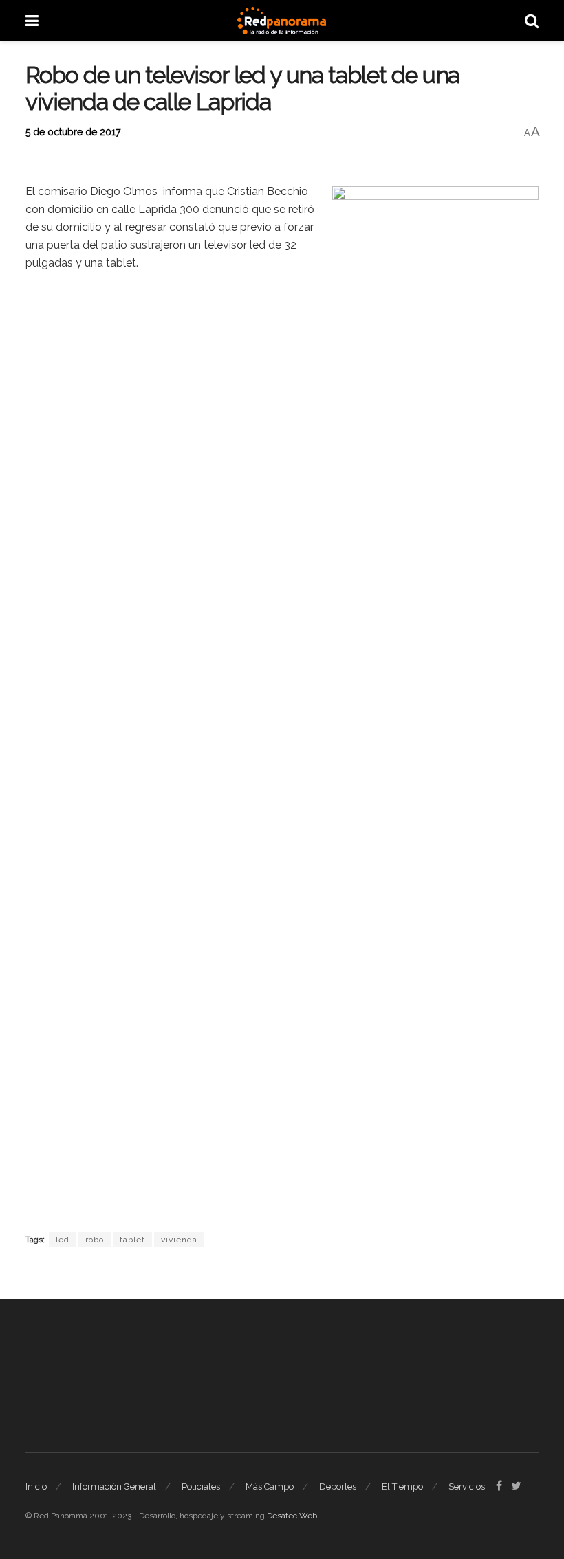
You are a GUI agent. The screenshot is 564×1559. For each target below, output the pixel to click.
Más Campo (270, 1486)
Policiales (201, 1486)
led (62, 1239)
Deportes (337, 1486)
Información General (114, 1486)
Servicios (466, 1486)
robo (94, 1239)
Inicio (36, 1486)
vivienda (179, 1239)
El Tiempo (402, 1486)
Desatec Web (292, 1516)
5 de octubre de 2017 (72, 131)
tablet (132, 1239)
